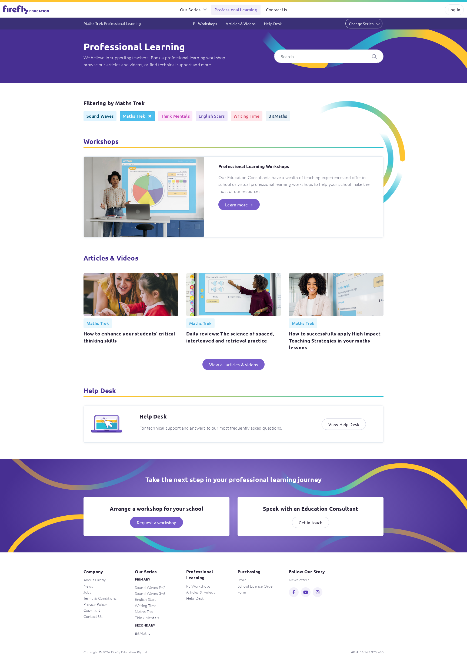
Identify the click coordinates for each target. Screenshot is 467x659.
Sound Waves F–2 (150, 587)
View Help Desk (343, 424)
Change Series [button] (361, 23)
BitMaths (142, 633)
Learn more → (239, 204)
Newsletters (299, 579)
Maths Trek (112, 23)
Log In (454, 9)
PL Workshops (205, 23)
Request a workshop (156, 522)
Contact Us (276, 9)
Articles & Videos (240, 23)
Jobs (87, 592)
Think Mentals (147, 617)
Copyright (92, 610)
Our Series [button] (190, 9)
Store (242, 579)
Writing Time (145, 605)
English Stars (145, 599)
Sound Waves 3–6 (150, 593)
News (88, 586)
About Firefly (95, 579)
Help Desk (273, 23)
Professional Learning (236, 9)
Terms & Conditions (100, 598)
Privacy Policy (95, 604)
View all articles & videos (233, 364)
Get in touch (311, 522)
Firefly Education (26, 9)
